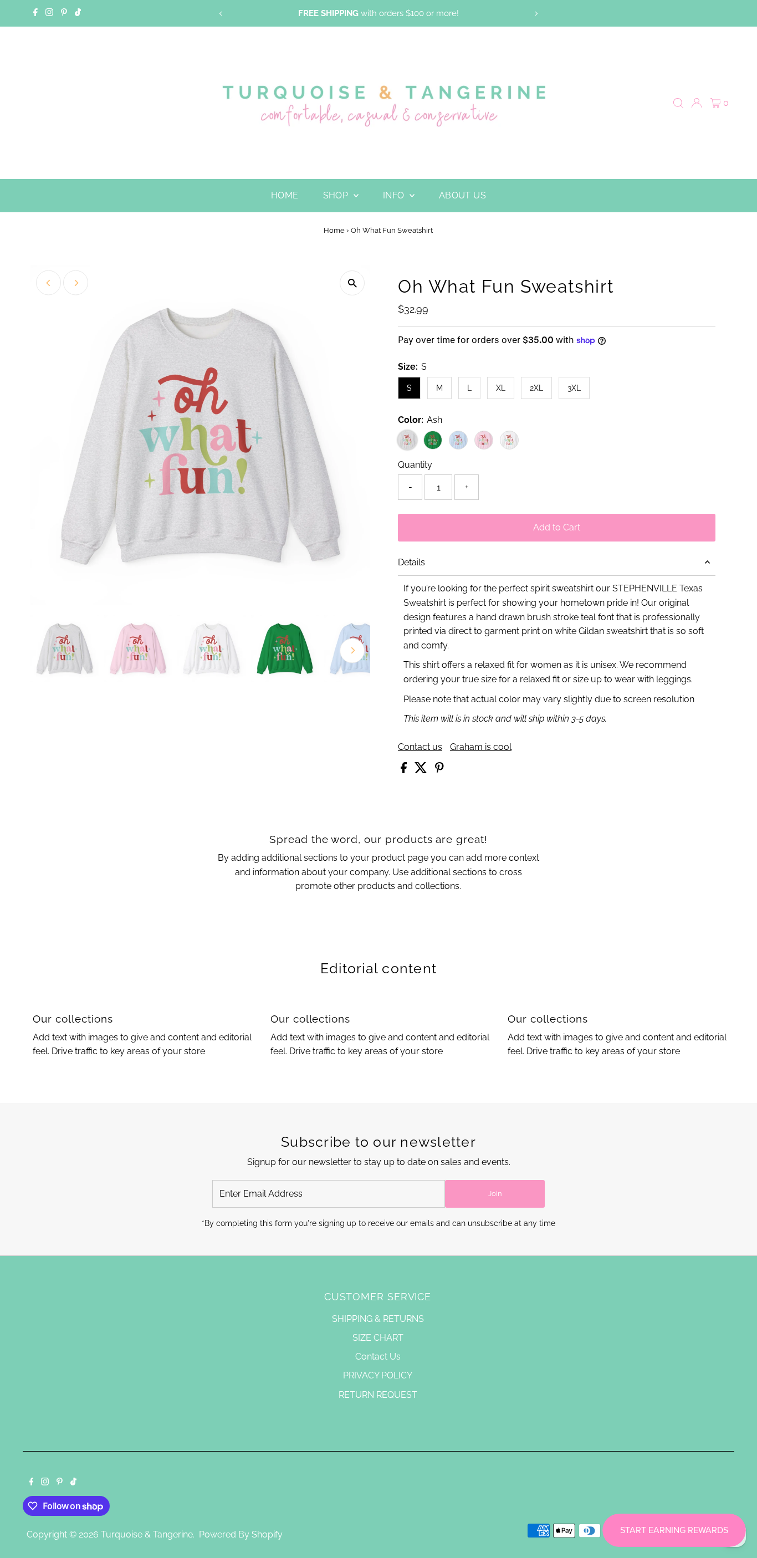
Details (411, 562)
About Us (462, 195)
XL (500, 388)
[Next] (535, 13)
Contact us (420, 747)
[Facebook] (35, 13)
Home (285, 195)
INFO (395, 195)
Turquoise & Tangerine (147, 1534)
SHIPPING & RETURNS (378, 1319)
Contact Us (378, 1356)
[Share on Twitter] (422, 770)
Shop (337, 195)
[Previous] (221, 13)
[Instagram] (49, 13)
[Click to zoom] (352, 282)
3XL (574, 388)
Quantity (415, 464)
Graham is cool (481, 747)
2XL (536, 388)
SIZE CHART (377, 1337)
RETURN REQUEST (378, 1395)
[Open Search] (678, 103)
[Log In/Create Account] (697, 103)
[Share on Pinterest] (439, 770)
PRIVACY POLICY (377, 1375)
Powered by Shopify (241, 1534)
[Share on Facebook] (405, 770)
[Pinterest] (64, 13)
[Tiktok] (78, 13)
